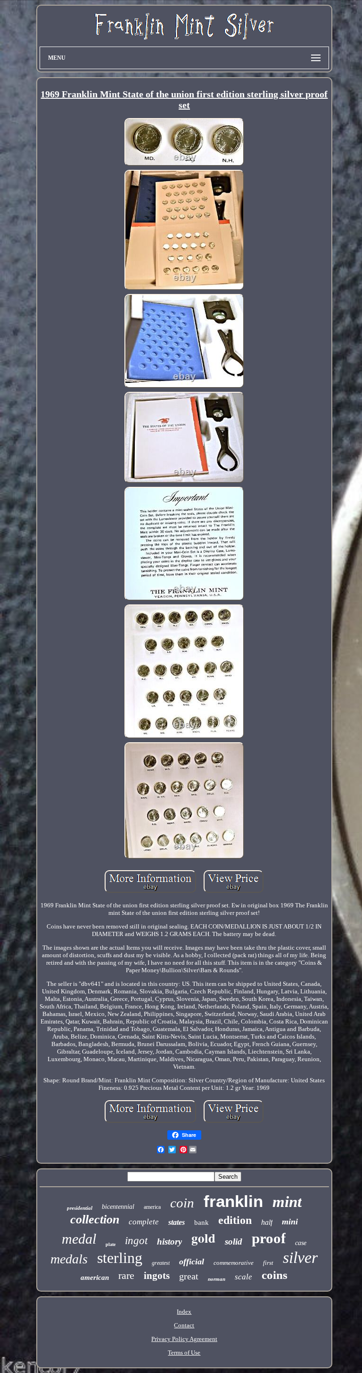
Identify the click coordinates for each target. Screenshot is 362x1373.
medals (69, 1259)
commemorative (234, 1262)
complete (144, 1221)
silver (300, 1257)
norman (216, 1279)
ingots (157, 1275)
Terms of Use (184, 1352)
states (176, 1222)
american (95, 1277)
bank (201, 1222)
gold (203, 1238)
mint (287, 1201)
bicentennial (118, 1206)
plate (110, 1244)
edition (235, 1220)
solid (233, 1241)
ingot (136, 1240)
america (152, 1207)
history (169, 1241)
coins (275, 1275)
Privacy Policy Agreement (184, 1338)
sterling (119, 1257)
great (188, 1276)
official (191, 1261)
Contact (184, 1325)
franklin (233, 1201)
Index (184, 1311)
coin (182, 1202)
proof (269, 1238)
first (268, 1262)
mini (290, 1221)
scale (243, 1276)
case (300, 1242)
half (266, 1222)
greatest (161, 1263)
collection (94, 1219)
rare (126, 1275)
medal (79, 1238)
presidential (79, 1208)
